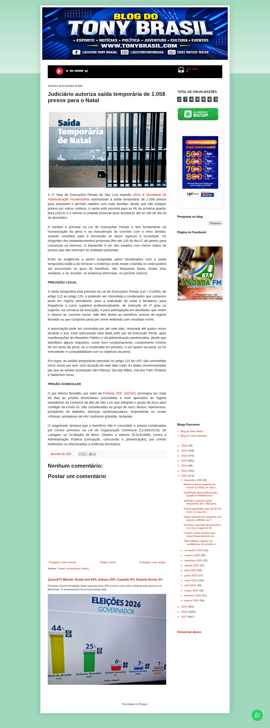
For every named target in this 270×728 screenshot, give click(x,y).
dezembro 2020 (194, 480)
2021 (184, 470)
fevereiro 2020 (193, 595)
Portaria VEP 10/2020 (119, 393)
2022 (184, 465)
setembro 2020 (193, 560)
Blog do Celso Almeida (194, 435)
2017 (184, 616)
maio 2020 (190, 580)
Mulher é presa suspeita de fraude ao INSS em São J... (201, 486)
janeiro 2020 (192, 600)
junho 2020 (191, 575)
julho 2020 (190, 570)
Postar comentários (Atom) (73, 568)
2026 (184, 445)
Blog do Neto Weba (192, 431)
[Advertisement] (199, 363)
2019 (184, 606)
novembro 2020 (194, 550)
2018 (184, 611)
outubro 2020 (192, 555)
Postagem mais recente (62, 562)
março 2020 (191, 590)
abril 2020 (190, 585)
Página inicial (108, 562)
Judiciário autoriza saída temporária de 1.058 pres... (201, 502)
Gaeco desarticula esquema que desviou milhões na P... (203, 518)
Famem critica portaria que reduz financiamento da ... (200, 534)
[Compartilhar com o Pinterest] (94, 454)
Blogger (143, 704)
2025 (184, 450)
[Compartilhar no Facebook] (91, 454)
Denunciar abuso (189, 632)
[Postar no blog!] (84, 454)
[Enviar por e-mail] (80, 454)
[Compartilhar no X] (87, 454)
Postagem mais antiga (152, 562)
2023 (184, 460)
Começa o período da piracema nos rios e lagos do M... (202, 526)
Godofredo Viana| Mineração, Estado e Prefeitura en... (201, 494)
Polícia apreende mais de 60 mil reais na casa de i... (202, 510)
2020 (184, 475)
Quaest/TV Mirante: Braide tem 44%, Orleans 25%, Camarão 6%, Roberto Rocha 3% (105, 579)
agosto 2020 (192, 565)
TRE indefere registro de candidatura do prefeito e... (201, 542)
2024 (184, 455)
